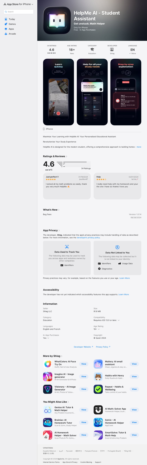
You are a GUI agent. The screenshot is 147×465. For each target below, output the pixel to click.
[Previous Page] (40, 49)
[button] (18, 19)
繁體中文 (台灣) (48, 453)
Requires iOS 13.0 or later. (105, 320)
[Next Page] (144, 49)
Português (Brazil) (114, 451)
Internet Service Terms (51, 462)
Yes (44, 338)
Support (98, 462)
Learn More (124, 278)
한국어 (102, 451)
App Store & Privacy (70, 462)
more (139, 147)
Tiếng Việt (127, 451)
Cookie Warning (86, 462)
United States (48, 448)
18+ (95, 329)
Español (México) (49, 451)
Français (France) (91, 451)
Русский (69, 451)
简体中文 (79, 451)
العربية (61, 451)
